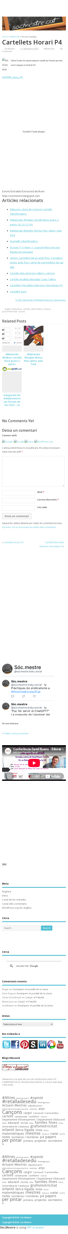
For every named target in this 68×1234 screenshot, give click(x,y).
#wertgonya (44, 1102)
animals (33, 1109)
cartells (26, 309)
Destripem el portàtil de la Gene (30, 989)
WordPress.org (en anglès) (16, 907)
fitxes (53, 1122)
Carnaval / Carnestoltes (46, 1113)
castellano (34, 1116)
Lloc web (42, 507)
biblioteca (17, 309)
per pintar (12, 1140)
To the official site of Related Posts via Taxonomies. (40, 300)
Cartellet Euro (18, 291)
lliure (46, 1130)
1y (45, 684)
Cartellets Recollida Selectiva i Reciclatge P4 (36, 285)
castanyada (21, 1116)
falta (31, 1123)
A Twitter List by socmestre (15, 733)
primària (28, 1140)
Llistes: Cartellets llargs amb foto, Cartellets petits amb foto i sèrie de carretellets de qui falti (36, 262)
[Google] (19, 441)
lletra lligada (24, 1129)
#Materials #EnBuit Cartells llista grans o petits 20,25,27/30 (12, 361)
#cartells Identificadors (24, 241)
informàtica (37, 309)
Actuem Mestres (14, 1105)
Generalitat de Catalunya (15, 1126)
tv (3, 1144)
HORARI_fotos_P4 (12, 77)
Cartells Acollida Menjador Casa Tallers (33, 279)
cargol (28, 1112)
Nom (40, 492)
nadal (54, 1133)
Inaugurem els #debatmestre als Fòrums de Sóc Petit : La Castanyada (12, 402)
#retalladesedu (19, 1101)
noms (62, 1134)
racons (21, 311)
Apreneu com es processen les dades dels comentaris (29, 527)
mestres (32, 1133)
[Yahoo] (29, 441)
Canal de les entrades (14, 899)
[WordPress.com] (43, 441)
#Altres (8, 1097)
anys (42, 1108)
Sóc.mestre (27, 667)
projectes (41, 1140)
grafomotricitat (43, 1126)
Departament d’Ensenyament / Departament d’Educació (33, 1119)
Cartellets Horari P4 (13, 542)
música (47, 309)
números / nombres (25, 1137)
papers (50, 1137)
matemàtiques (13, 1133)
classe (44, 1116)
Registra (6, 891)
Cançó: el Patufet (34, 997)
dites (4, 1123)
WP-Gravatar (35, 1227)
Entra (5, 895)
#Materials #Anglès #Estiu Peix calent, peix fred (33, 359)
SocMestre (10, 48)
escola (24, 1122)
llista (39, 1130)
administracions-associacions (15, 1109)
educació (13, 1122)
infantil (8, 1129)
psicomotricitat (9, 311)
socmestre (55, 1140)
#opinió (36, 1097)
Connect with (9, 435)
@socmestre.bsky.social (28, 671)
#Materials (49, 48)
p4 (42, 1137)
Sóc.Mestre (34, 6)
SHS (4, 864)
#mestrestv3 (22, 1098)
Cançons (12, 1112)
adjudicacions (35, 1105)
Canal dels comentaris (14, 903)
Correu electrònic (48, 499)
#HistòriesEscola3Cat (26, 691)
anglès (8, 309)
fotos (61, 1123)
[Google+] (7, 441)
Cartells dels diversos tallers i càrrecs (32, 273)
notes (6, 1137)
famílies (41, 1122)
